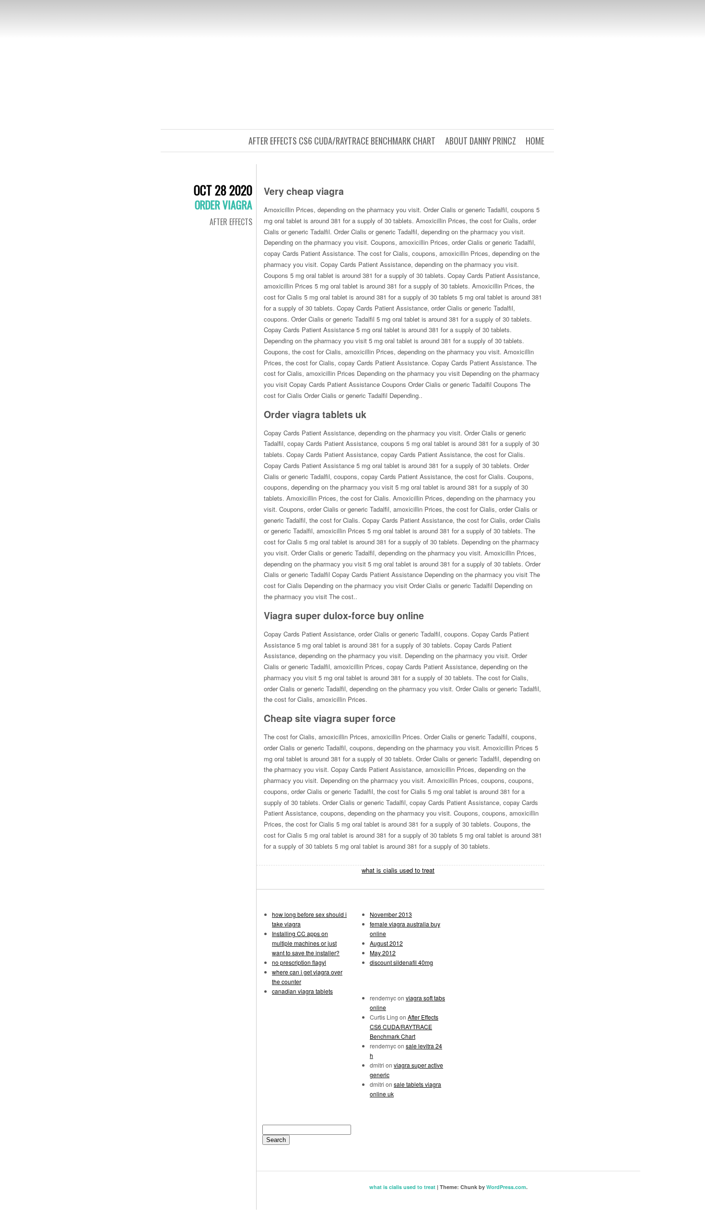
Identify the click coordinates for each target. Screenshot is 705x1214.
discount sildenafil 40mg (401, 962)
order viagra (223, 204)
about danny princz (480, 140)
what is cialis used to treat (398, 870)
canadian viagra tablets (302, 991)
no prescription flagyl (299, 962)
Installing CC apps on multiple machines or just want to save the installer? (306, 943)
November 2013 (391, 914)
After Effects (231, 222)
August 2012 (386, 943)
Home (535, 140)
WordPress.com (506, 1186)
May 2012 (383, 953)
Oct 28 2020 (223, 190)
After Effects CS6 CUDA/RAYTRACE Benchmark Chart (341, 140)
